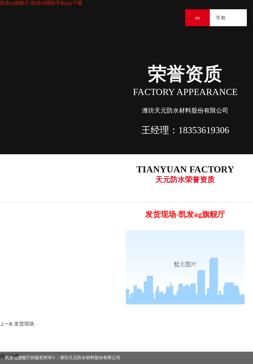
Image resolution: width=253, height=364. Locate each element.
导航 (238, 17)
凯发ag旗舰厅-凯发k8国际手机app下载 (41, 3)
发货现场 (24, 323)
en (197, 17)
